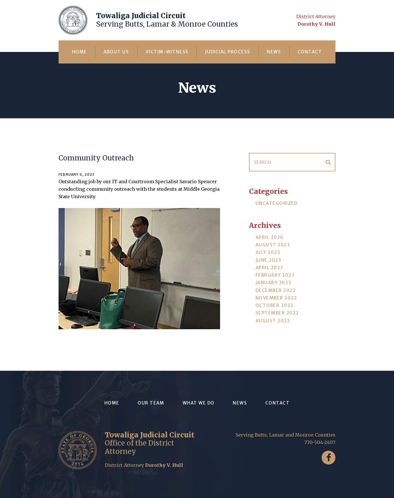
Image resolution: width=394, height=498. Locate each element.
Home (79, 52)
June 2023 (269, 260)
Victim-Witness (167, 52)
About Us (116, 52)
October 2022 (274, 305)
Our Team (151, 403)
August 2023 (273, 245)
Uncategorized (277, 203)
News (274, 52)
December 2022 (276, 290)
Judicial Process (227, 52)
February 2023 (275, 275)
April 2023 (269, 267)
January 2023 (273, 282)
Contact (310, 52)
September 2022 (277, 313)
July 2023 (268, 252)
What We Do (199, 403)
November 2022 (276, 298)
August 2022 (273, 320)
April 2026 (270, 237)
